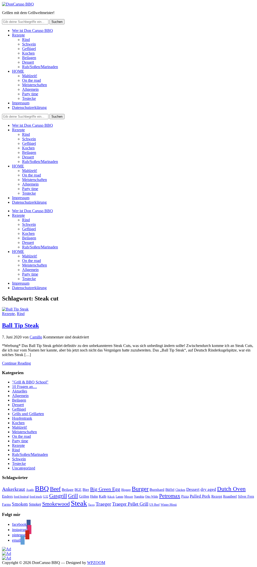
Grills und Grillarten (28, 414)
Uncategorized (23, 468)
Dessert (28, 62)
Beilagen (29, 58)
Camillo (36, 337)
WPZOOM (96, 562)
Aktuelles (19, 391)
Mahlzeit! (29, 76)
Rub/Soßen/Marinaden (40, 67)
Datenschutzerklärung (29, 107)
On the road (31, 80)
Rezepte (18, 35)
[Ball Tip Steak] (15, 309)
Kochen (28, 53)
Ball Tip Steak (20, 325)
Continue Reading (16, 363)
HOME (18, 71)
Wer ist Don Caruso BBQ (32, 30)
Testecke (29, 98)
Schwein (29, 44)
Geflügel (29, 49)
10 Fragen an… (24, 386)
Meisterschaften (34, 85)
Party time (30, 94)
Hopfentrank (22, 418)
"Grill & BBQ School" (30, 382)
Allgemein (30, 89)
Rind (26, 39)
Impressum (20, 103)
